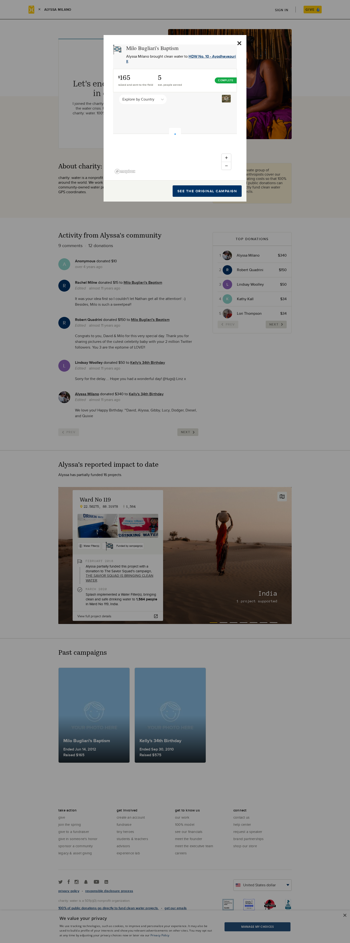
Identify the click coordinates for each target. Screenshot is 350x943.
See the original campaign (207, 191)
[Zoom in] (226, 158)
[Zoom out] (226, 166)
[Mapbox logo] (125, 171)
